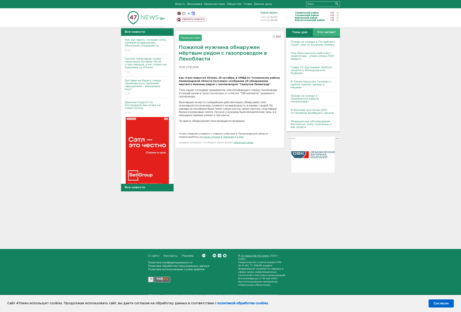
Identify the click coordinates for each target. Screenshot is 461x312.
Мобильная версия (179, 13)
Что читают (326, 32)
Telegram (219, 255)
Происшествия (214, 4)
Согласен (441, 303)
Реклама (187, 256)
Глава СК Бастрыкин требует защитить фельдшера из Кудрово (311, 70)
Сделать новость (193, 19)
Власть (180, 4)
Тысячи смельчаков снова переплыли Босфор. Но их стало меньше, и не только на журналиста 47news (145, 65)
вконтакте (183, 13)
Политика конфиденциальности (170, 262)
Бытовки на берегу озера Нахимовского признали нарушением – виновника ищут (143, 87)
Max (225, 255)
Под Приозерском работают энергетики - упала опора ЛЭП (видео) (312, 56)
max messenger (193, 13)
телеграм (188, 13)
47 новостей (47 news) (255, 256)
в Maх (240, 137)
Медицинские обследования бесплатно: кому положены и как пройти (311, 124)
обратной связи (243, 143)
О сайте (153, 256)
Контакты (170, 256)
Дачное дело (263, 4)
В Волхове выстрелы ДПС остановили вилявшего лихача (312, 111)
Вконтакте (214, 255)
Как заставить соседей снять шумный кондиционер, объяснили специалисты (145, 45)
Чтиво (248, 4)
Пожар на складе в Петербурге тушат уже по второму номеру (313, 43)
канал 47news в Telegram (218, 137)
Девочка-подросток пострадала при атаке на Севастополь (142, 107)
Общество (234, 4)
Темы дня (299, 32)
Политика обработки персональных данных (179, 266)
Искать (336, 3)
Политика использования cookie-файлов (176, 269)
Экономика (194, 4)
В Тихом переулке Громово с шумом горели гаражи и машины (311, 84)
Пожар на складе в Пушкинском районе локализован (305, 99)
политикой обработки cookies (242, 303)
